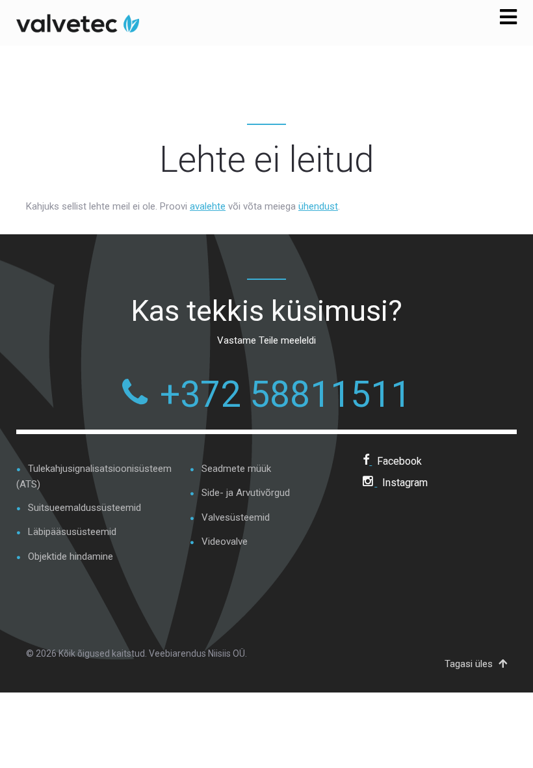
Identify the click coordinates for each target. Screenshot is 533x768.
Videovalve (225, 541)
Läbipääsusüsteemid (72, 532)
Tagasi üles (470, 664)
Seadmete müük (236, 468)
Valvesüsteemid (236, 517)
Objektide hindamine (70, 556)
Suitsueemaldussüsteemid (84, 508)
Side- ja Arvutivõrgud (246, 493)
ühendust (318, 206)
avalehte (208, 206)
